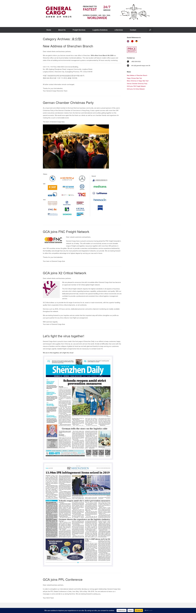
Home (48, 30)
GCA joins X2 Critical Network (64, 272)
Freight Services (79, 30)
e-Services (119, 30)
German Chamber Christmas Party (68, 102)
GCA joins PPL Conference (62, 579)
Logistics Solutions (99, 30)
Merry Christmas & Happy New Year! (138, 81)
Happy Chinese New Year (134, 78)
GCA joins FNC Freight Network (66, 231)
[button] (150, 30)
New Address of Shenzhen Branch (68, 46)
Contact (133, 30)
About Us (62, 30)
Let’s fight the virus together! (63, 335)
